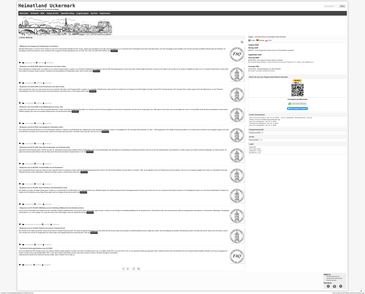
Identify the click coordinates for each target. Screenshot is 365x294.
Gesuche (39, 224)
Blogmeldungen (29, 62)
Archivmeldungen (29, 83)
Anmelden (252, 147)
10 (138, 269)
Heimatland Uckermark (46, 6)
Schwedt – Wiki (37, 13)
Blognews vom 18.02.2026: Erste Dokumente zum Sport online (42, 86)
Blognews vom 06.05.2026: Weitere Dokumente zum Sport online (43, 66)
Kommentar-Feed (255, 151)
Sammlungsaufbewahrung (271, 119)
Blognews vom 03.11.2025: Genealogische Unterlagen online (41, 127)
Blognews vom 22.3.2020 (266, 121)
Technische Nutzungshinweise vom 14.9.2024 (36, 248)
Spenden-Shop (67, 13)
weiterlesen (114, 51)
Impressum (105, 13)
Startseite (23, 13)
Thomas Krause (254, 119)
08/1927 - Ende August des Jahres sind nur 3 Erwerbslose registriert (271, 50)
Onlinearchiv (50, 62)
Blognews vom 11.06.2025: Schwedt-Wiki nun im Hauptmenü (41, 167)
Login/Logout (82, 13)
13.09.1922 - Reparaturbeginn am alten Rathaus (264, 69)
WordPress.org (254, 152)
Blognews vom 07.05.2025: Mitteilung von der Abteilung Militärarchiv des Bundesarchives (52, 208)
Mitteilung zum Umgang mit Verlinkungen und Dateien (39, 46)
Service (94, 13)
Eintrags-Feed (254, 149)
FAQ (34, 62)
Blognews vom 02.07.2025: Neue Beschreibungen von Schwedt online (45, 147)
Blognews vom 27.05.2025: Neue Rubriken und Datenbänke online (43, 188)
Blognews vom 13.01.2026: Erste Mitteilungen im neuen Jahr (41, 107)
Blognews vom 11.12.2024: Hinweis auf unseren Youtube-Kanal (42, 228)
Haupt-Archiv (53, 13)
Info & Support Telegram (298, 108)
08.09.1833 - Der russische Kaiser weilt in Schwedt (265, 60)
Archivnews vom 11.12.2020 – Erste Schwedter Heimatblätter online (284, 117)
